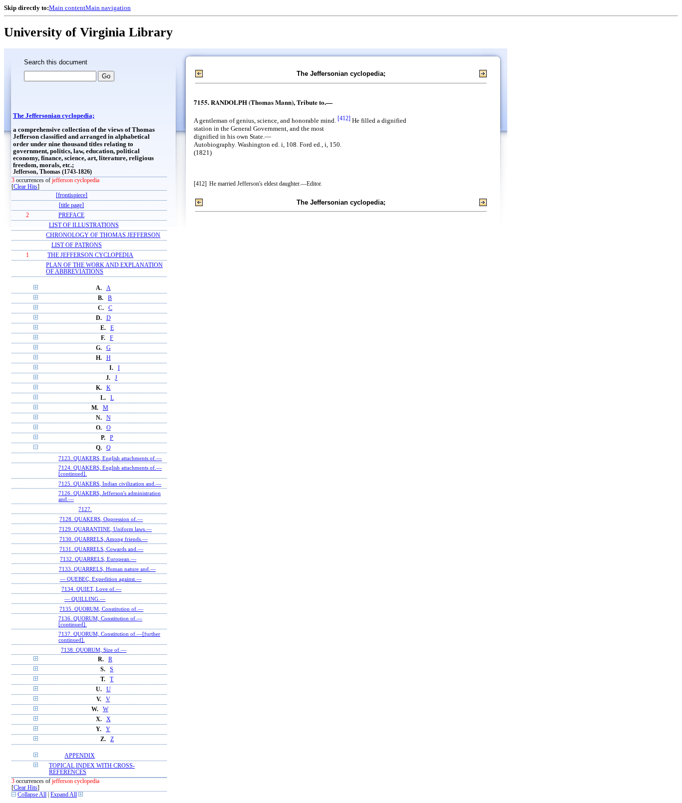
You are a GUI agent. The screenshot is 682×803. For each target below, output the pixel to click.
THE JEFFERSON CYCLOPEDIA (90, 255)
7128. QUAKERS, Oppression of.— (101, 519)
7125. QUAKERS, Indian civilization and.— (109, 484)
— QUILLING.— (84, 599)
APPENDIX (79, 756)
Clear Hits (25, 187)
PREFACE (71, 215)
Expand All (63, 795)
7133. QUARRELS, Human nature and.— (107, 569)
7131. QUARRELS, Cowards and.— (101, 549)
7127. (85, 509)
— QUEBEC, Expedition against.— (101, 579)
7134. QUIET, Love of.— (91, 589)
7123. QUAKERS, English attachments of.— (110, 458)
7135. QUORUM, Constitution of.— (101, 609)
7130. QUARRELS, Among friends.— (103, 539)
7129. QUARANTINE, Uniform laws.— (105, 529)
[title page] (71, 205)
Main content (67, 7)
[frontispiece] (71, 195)
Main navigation (108, 7)
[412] (344, 118)
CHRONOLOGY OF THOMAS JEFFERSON (103, 235)
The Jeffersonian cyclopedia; (53, 115)
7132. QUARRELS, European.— (98, 559)
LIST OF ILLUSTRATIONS (84, 225)
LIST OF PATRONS (76, 245)
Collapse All (31, 795)
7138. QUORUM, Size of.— (93, 650)
